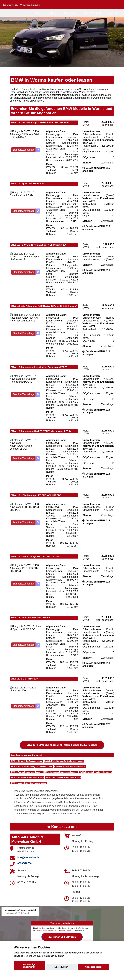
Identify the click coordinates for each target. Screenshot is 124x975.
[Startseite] (21, 5)
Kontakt (112, 13)
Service (53, 13)
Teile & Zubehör (92, 13)
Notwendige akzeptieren (29, 965)
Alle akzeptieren (93, 967)
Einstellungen (61, 967)
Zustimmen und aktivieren (62, 937)
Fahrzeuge (36, 13)
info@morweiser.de (28, 857)
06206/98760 (24, 863)
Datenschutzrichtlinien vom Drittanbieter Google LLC (55, 930)
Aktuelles (70, 13)
